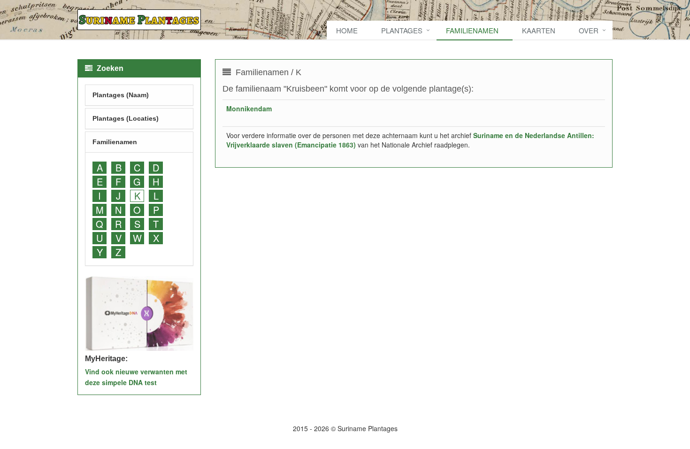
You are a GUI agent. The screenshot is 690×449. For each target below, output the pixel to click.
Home (347, 30)
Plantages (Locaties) (125, 118)
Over (588, 30)
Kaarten (538, 30)
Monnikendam (249, 108)
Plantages (401, 30)
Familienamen (472, 30)
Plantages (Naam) (120, 95)
